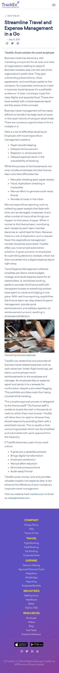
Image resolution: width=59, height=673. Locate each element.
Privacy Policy (31, 525)
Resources (31, 613)
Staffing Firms (31, 595)
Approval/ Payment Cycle (31, 569)
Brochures (31, 618)
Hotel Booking (31, 547)
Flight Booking (31, 543)
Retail (31, 603)
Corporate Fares (31, 555)
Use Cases (31, 630)
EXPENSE (31, 561)
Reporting (31, 581)
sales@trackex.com (19, 497)
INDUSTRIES (31, 591)
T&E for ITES (31, 608)
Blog (31, 626)
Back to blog (13, 16)
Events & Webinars (31, 634)
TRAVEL (31, 538)
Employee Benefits (31, 585)
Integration (31, 573)
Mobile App (31, 577)
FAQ (31, 529)
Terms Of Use (31, 533)
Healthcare (31, 599)
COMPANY (31, 520)
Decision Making (31, 565)
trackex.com (37, 493)
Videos (31, 622)
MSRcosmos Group (24, 665)
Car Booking (31, 551)
